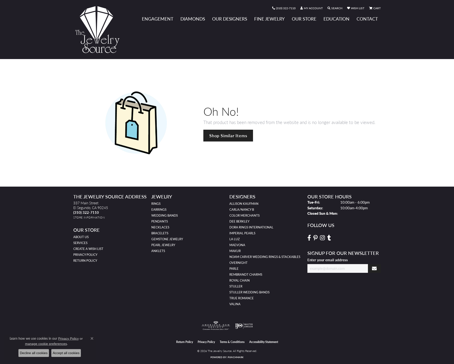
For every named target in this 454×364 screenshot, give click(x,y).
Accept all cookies (66, 353)
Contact (367, 19)
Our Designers (229, 19)
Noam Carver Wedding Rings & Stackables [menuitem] (264, 257)
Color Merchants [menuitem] (244, 215)
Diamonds (192, 19)
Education (336, 19)
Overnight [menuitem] (238, 263)
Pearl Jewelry (163, 245)
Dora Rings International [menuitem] (251, 227)
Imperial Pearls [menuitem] (242, 233)
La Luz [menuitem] (234, 239)
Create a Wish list (88, 249)
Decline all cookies (34, 353)
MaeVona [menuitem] (237, 245)
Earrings (158, 209)
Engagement (157, 19)
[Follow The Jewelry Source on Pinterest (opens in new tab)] (315, 238)
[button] (311, 8)
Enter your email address (327, 259)
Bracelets (159, 233)
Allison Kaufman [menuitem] (243, 203)
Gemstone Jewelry (167, 239)
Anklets (158, 251)
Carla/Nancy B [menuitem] (241, 209)
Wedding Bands (164, 215)
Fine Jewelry (269, 19)
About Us (81, 237)
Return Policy (85, 260)
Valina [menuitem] (234, 304)
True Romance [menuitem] (241, 298)
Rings (156, 203)
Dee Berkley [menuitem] (239, 221)
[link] (284, 8)
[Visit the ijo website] (244, 326)
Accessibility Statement (263, 342)
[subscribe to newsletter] (374, 268)
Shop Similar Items (228, 135)
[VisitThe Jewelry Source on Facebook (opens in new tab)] (309, 238)
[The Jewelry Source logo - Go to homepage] (99, 29)
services (80, 243)
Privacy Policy (85, 255)
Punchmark (236, 357)
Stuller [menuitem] (235, 286)
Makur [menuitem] (235, 251)
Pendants (159, 221)
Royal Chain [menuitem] (239, 280)
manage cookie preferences (46, 344)
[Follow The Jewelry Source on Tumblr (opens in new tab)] (329, 238)
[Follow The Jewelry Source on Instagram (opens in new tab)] (322, 238)
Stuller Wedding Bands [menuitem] (249, 292)
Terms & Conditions (232, 342)
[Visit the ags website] (215, 326)
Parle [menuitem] (234, 268)
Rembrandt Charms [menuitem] (245, 274)
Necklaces (160, 227)
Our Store (304, 19)
